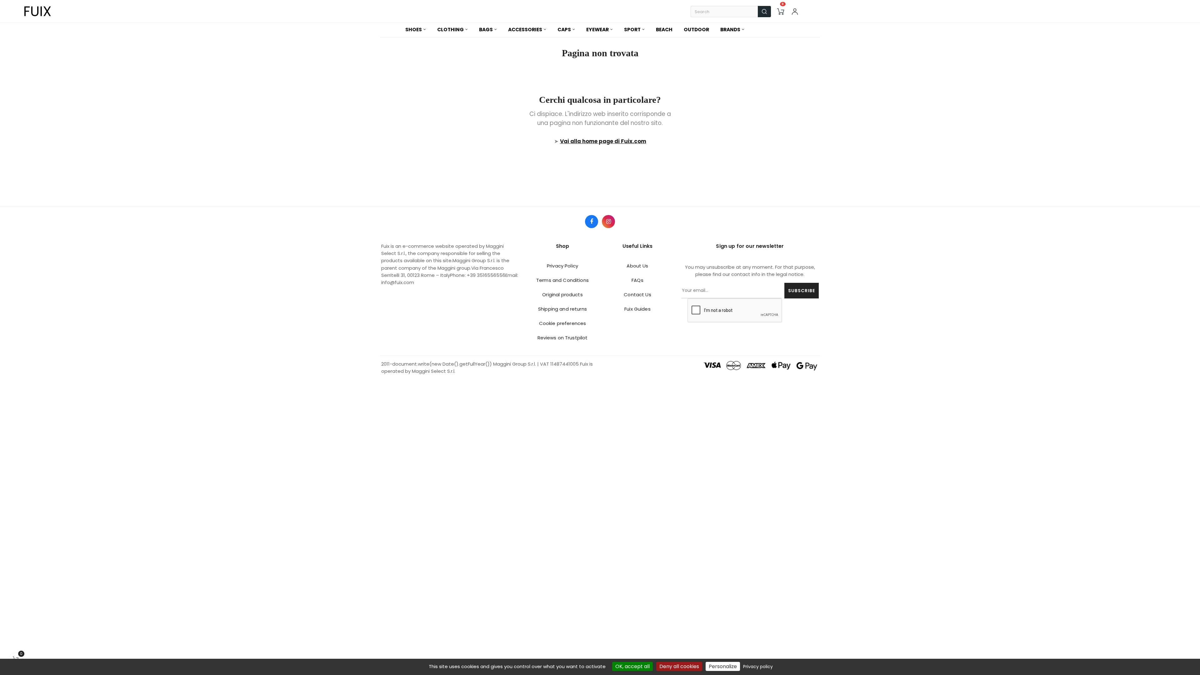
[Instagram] (608, 221)
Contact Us (637, 294)
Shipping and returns (562, 309)
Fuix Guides (637, 309)
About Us (637, 265)
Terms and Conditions (562, 280)
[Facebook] (591, 221)
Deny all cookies (679, 666)
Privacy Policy (562, 265)
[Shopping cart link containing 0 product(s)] (780, 11)
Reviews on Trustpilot (563, 337)
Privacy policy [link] (758, 666)
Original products (562, 294)
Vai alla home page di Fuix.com (603, 141)
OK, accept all (632, 666)
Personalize (723, 666)
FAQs (637, 280)
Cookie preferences (562, 323)
